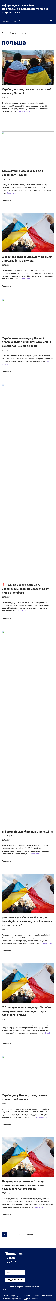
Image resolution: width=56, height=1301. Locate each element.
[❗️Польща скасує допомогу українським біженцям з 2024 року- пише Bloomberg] (28, 482)
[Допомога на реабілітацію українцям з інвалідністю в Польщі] (28, 232)
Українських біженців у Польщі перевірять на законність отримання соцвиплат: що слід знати (26, 342)
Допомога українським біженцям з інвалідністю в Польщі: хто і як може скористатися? (27, 921)
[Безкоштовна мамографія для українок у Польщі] (28, 148)
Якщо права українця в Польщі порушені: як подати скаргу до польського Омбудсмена (23, 1184)
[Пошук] (20, 21)
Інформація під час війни (18, 5)
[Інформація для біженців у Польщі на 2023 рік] (28, 729)
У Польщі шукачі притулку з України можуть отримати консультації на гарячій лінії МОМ (26, 1010)
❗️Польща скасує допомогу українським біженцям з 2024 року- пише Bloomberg (26, 588)
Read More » (24, 111)
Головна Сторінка (9, 33)
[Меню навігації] (51, 21)
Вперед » (31, 1235)
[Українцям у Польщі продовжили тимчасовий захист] (28, 1073)
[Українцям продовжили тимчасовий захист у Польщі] (28, 67)
